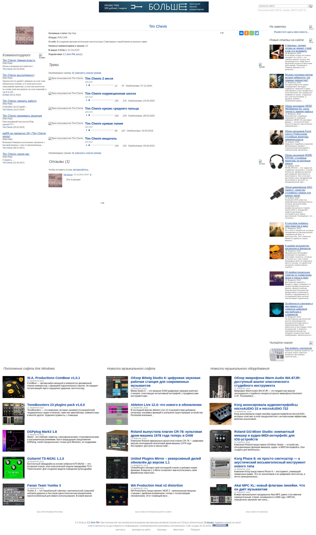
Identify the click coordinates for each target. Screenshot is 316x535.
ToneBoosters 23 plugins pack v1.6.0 (56, 405)
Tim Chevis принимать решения (22, 115)
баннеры (162, 529)
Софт (29, 17)
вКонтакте (178, 529)
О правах (209, 522)
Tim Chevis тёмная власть (19, 60)
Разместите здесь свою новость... (291, 32)
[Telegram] (257, 33)
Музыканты (76, 17)
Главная (14, 17)
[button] (86, 85)
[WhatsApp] (251, 33)
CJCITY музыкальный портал (24, 7)
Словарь (93, 17)
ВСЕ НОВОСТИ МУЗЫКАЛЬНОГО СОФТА (153, 512)
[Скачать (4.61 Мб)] (119, 86)
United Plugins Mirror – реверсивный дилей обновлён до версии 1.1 (166, 460)
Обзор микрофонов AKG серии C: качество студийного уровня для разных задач (298, 191)
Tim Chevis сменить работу (20, 100)
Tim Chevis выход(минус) (18, 75)
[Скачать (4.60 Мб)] (121, 145)
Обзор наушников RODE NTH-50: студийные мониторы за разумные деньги (298, 159)
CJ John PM (69, 54)
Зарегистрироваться (297, 17)
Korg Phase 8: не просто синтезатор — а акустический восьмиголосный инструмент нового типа (270, 462)
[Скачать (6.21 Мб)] (121, 115)
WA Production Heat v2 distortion (157, 485)
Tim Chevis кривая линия (104, 123)
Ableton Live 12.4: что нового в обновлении (166, 405)
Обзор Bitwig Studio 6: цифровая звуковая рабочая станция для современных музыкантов (165, 381)
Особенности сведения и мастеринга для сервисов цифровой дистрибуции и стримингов (299, 309)
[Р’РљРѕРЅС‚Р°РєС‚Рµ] (241, 33)
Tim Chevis (8, 69)
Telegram (195, 529)
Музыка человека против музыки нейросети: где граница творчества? (299, 77)
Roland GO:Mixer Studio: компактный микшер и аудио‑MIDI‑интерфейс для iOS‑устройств (264, 435)
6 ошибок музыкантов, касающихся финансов (298, 247)
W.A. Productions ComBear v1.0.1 (53, 378)
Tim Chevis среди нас (16, 153)
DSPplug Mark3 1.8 (42, 431)
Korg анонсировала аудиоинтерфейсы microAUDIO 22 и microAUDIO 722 (266, 406)
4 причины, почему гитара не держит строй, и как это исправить (298, 48)
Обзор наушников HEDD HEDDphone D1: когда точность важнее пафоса (299, 109)
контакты (120, 529)
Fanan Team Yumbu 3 (44, 485)
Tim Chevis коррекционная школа (110, 93)
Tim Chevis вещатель (101, 138)
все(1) (79, 54)
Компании (111, 17)
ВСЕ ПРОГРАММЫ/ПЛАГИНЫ (50, 512)
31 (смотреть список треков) (86, 73)
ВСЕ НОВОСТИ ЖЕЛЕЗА (257, 512)
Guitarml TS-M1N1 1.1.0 (45, 458)
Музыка (43, 17)
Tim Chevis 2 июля (99, 78)
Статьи (58, 17)
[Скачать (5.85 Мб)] (121, 101)
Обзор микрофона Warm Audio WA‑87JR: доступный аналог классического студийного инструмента (267, 381)
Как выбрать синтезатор (298, 348)
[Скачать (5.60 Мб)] (119, 130)
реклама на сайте (141, 529)
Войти (279, 17)
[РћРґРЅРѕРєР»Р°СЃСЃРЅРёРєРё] (246, 33)
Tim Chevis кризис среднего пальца (112, 108)
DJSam (6, 95)
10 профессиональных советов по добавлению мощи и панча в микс (298, 275)
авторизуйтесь (80, 169)
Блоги (127, 17)
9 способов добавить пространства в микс (296, 224)
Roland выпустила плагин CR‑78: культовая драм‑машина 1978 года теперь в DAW (166, 433)
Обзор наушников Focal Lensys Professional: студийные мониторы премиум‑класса (298, 135)
